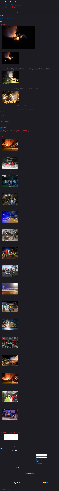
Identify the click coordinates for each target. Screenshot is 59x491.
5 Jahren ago (3, 155)
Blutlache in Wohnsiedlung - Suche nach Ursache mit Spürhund (9, 404)
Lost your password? (39, 463)
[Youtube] (48, 1)
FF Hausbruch (10, 128)
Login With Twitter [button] (18, 432)
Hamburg (14, 128)
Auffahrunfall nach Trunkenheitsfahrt (5, 422)
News (20, 128)
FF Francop (5, 128)
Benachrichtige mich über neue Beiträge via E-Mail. (10, 446)
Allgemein (1, 15)
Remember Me (39, 459)
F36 (2, 128)
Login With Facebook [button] (4, 432)
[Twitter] (46, 1)
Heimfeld (17, 128)
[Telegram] (53, 1)
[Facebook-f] (43, 1)
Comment (2, 439)
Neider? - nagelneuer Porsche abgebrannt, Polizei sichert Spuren (10, 171)
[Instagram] (51, 1)
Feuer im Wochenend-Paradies (5, 153)
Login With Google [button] (11, 432)
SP (0, 22)
